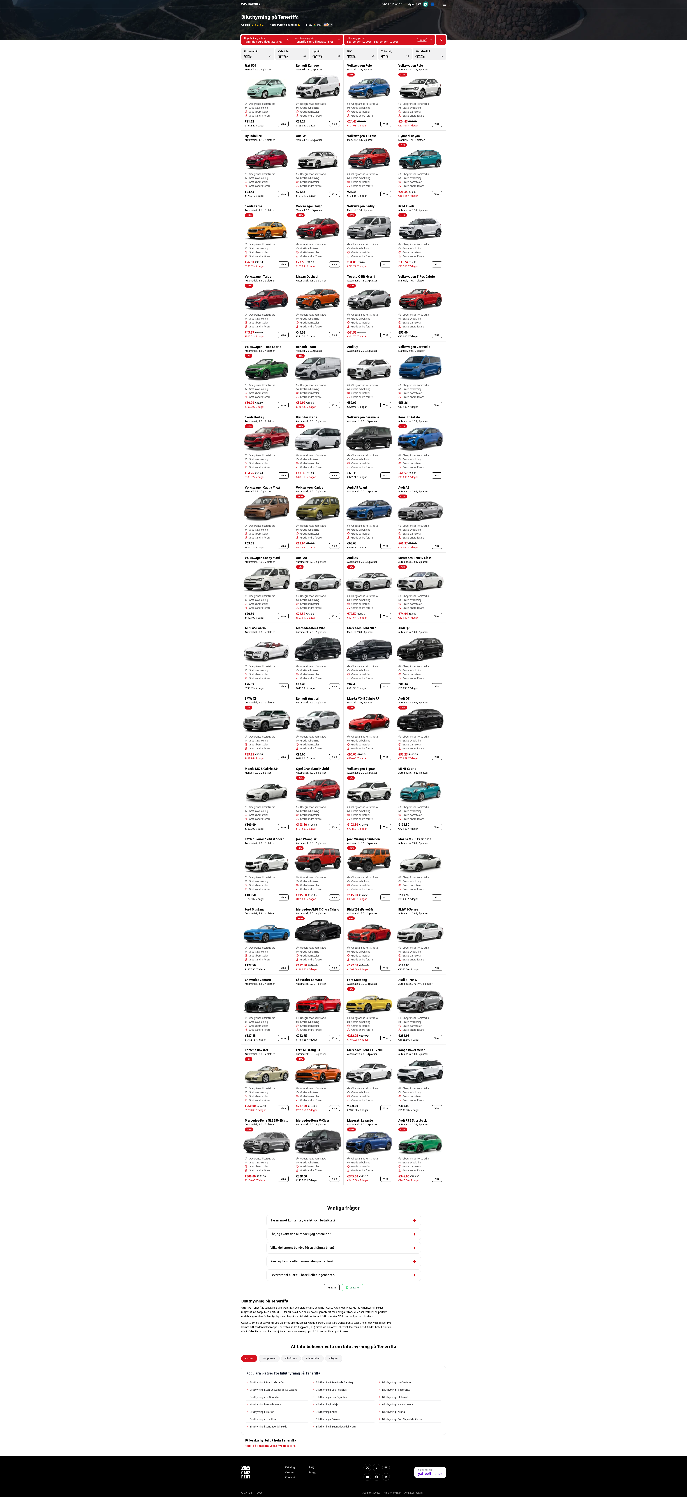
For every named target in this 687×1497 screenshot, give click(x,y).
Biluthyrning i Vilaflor (262, 1411)
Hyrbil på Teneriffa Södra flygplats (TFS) (271, 1445)
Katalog (290, 1467)
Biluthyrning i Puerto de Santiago (335, 1382)
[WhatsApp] (425, 4)
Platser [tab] (249, 1358)
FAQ (311, 1467)
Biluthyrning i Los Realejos (331, 1389)
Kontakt (290, 1477)
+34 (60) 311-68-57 (391, 4)
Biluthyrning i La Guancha (264, 1397)
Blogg (312, 1472)
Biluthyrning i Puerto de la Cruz (268, 1382)
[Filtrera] (441, 40)
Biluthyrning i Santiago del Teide (268, 1426)
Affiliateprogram (413, 1492)
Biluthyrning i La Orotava (396, 1382)
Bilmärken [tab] (291, 1358)
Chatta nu (355, 1287)
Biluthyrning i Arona (393, 1411)
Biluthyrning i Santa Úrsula (397, 1404)
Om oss (290, 1472)
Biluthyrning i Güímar (328, 1419)
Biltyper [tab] (334, 1358)
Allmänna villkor (392, 1492)
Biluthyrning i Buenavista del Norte (336, 1426)
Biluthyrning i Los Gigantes (331, 1397)
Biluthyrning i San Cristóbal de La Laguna (273, 1389)
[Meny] (444, 4)
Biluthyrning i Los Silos (263, 1419)
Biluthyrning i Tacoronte (396, 1389)
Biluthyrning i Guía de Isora (265, 1404)
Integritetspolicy (371, 1492)
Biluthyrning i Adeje (327, 1404)
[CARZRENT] (254, 4)
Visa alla (331, 1287)
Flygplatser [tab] (269, 1358)
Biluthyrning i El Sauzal (395, 1397)
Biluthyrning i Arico (326, 1411)
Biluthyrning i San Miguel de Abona (402, 1419)
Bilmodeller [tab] (313, 1358)
